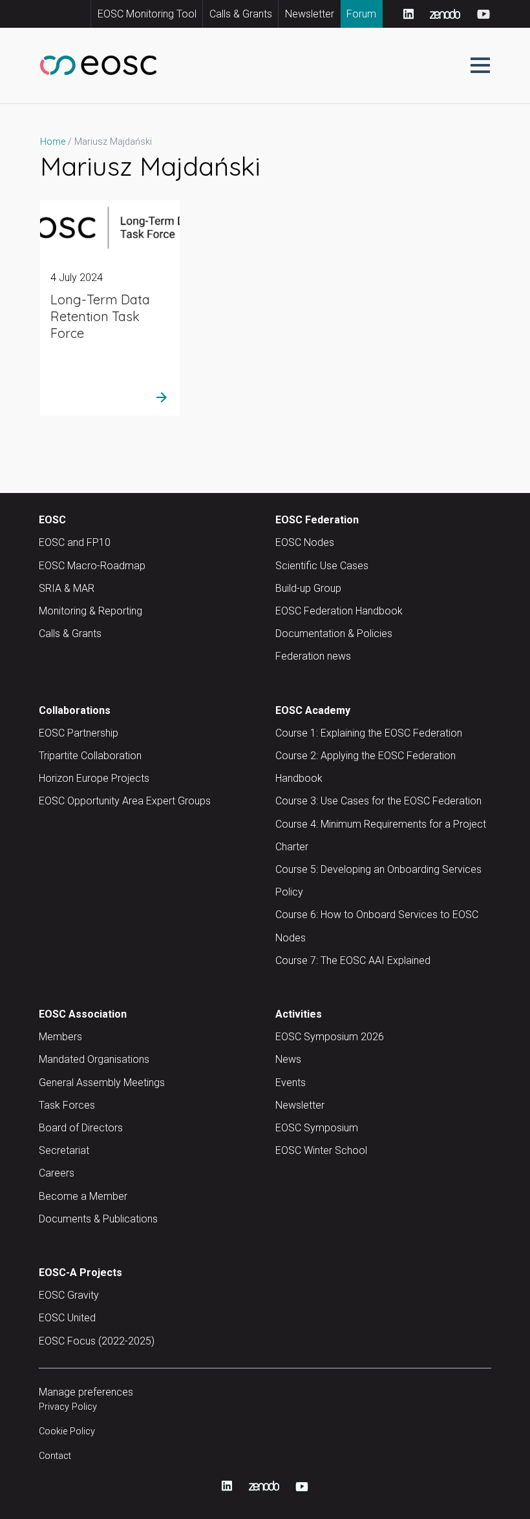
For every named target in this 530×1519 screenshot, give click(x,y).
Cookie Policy (67, 1431)
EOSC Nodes (304, 542)
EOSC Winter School (321, 1150)
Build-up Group (308, 588)
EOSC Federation (317, 520)
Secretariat (64, 1150)
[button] (480, 65)
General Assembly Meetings (102, 1082)
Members (60, 1037)
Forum (361, 14)
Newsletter (309, 14)
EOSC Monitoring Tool (147, 14)
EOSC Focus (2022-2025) (96, 1341)
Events (290, 1082)
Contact (55, 1456)
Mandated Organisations (94, 1059)
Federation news (313, 656)
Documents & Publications (98, 1219)
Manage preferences (86, 1392)
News (288, 1059)
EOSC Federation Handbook (339, 611)
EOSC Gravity (69, 1295)
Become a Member (83, 1196)
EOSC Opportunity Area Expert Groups (125, 801)
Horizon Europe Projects (94, 778)
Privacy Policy (68, 1406)
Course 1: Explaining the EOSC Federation (368, 733)
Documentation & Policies (333, 633)
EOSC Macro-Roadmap (92, 566)
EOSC (52, 520)
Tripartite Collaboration (90, 755)
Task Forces (67, 1105)
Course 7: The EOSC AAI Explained (352, 960)
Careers (56, 1173)
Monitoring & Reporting (90, 611)
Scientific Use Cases (321, 566)
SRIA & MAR (66, 588)
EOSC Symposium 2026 (329, 1037)
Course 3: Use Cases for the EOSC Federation (378, 801)
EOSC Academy (312, 710)
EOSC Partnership (78, 733)
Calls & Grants (240, 14)
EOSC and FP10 (75, 542)
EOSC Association (83, 1014)
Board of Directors (81, 1128)
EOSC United (67, 1318)
